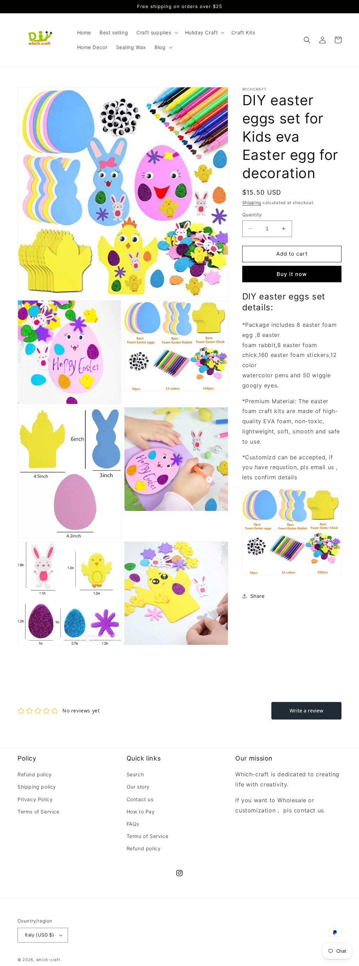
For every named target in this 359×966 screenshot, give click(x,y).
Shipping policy (37, 787)
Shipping (252, 202)
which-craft (48, 959)
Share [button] (257, 596)
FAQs (133, 824)
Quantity (252, 214)
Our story (138, 787)
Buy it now (292, 274)
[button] (156, 32)
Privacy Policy (35, 799)
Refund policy (35, 774)
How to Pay (141, 812)
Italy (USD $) (39, 935)
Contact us (140, 799)
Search (135, 774)
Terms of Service (39, 812)
